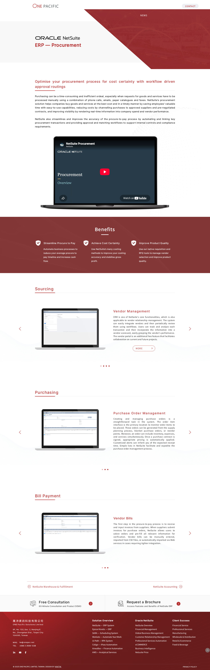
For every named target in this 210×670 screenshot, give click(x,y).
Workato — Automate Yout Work (107, 636)
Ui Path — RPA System (102, 640)
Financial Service (180, 625)
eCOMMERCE (141, 644)
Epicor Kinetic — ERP (102, 629)
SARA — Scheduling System (105, 633)
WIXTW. (58, 667)
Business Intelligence (145, 648)
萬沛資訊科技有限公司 (28, 621)
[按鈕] (61, 603)
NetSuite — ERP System (103, 625)
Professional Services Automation (150, 640)
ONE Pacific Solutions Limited (28, 624)
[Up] (207, 650)
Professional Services (182, 629)
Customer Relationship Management (150, 636)
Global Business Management (149, 633)
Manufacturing (179, 633)
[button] (119, 6)
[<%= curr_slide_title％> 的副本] (103, 365)
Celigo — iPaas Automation (104, 644)
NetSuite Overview (143, 625)
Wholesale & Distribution (184, 636)
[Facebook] (16, 652)
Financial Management (146, 629)
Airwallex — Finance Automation (107, 648)
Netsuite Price (141, 652)
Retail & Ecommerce (181, 640)
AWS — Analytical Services (104, 652)
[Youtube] (27, 652)
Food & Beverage (180, 644)
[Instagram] (21, 652)
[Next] (190, 329)
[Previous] (20, 329)
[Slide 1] (100, 365)
